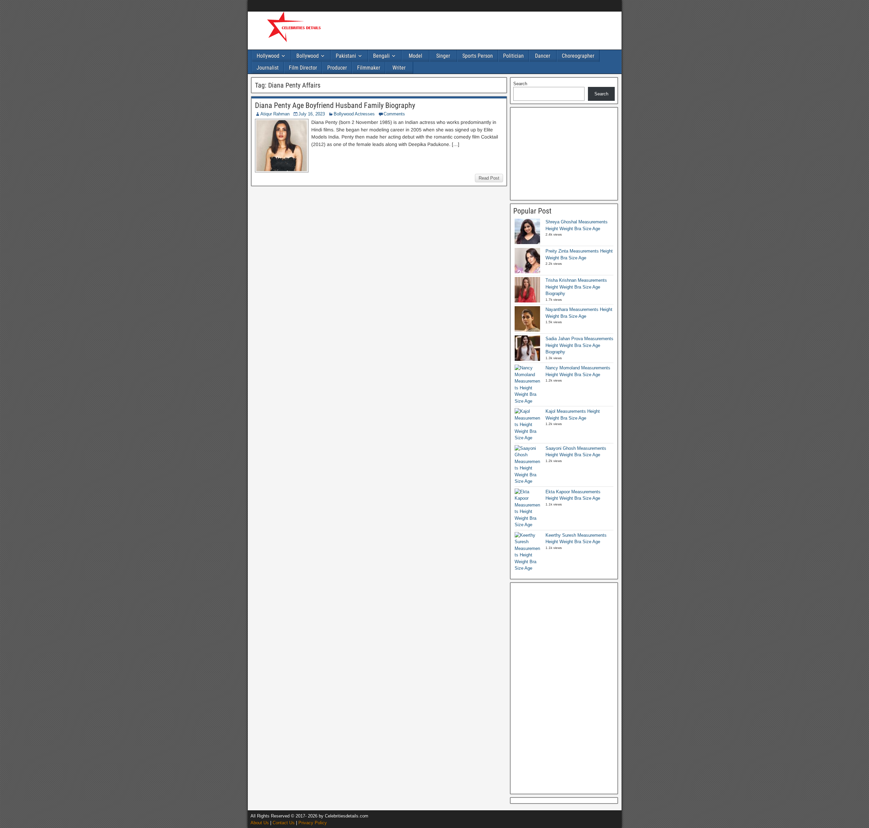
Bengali (381, 56)
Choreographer (578, 56)
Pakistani (346, 56)
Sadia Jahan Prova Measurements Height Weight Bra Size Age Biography (579, 345)
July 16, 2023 (311, 113)
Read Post (489, 178)
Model (415, 56)
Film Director (303, 68)
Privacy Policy (312, 822)
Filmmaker (368, 68)
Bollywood (307, 56)
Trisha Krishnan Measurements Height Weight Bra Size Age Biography (576, 287)
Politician (513, 56)
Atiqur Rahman (275, 113)
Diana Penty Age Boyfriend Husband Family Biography (335, 105)
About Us (260, 822)
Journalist (268, 68)
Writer (399, 68)
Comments (394, 113)
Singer (443, 56)
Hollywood (268, 56)
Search (520, 83)
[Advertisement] (461, 29)
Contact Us (284, 822)
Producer (337, 68)
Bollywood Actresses (354, 113)
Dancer (542, 56)
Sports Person (477, 56)
